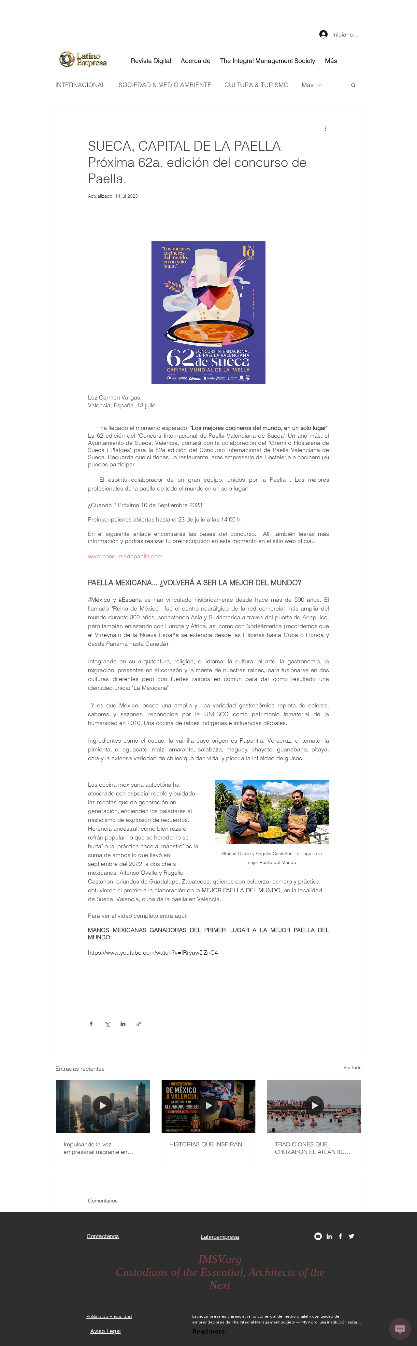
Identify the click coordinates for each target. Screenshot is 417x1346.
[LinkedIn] (329, 1236)
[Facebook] (340, 1236)
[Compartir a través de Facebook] (91, 1024)
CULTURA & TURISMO (256, 85)
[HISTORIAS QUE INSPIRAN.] (209, 1106)
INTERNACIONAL (80, 85)
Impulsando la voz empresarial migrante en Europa (95, 1148)
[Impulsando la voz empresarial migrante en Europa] (103, 1106)
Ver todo (353, 1067)
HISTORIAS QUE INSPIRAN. (206, 1144)
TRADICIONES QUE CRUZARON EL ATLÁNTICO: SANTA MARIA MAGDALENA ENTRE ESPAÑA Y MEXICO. (313, 1148)
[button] (353, 84)
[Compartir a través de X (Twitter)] (107, 1024)
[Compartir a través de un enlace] (139, 1024)
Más (308, 85)
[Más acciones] (325, 128)
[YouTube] (318, 1236)
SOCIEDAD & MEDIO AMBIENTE (165, 85)
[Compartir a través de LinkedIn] (123, 1024)
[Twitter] (351, 1236)
